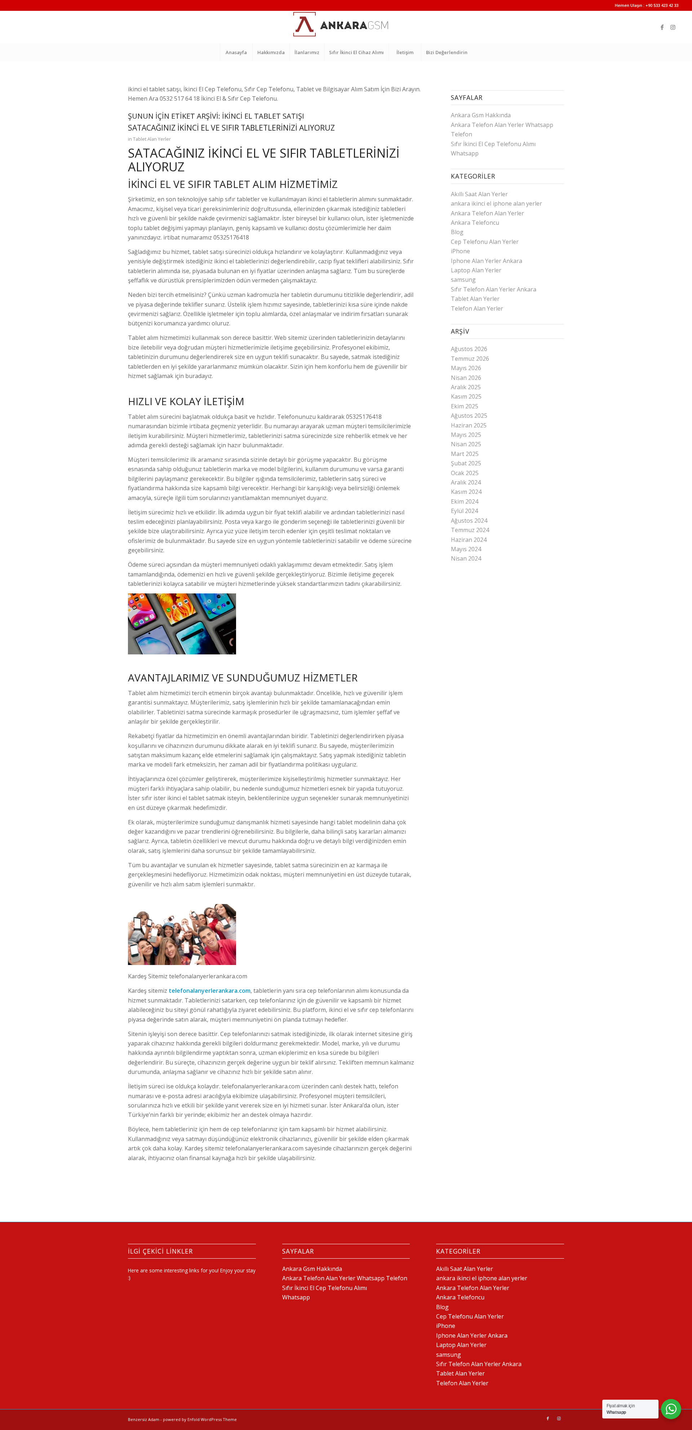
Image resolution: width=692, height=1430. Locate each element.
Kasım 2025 (466, 396)
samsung (463, 280)
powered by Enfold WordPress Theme (200, 1419)
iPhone (460, 251)
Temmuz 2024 (470, 530)
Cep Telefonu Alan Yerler (485, 242)
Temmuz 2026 (470, 359)
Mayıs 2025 (466, 435)
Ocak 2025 (465, 473)
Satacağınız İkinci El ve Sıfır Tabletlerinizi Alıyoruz (231, 128)
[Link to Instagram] (672, 27)
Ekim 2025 (464, 406)
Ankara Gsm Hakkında (481, 115)
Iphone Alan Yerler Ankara (486, 261)
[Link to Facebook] (662, 27)
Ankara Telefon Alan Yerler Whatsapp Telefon (344, 1278)
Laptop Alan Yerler (476, 270)
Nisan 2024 (466, 558)
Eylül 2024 (464, 511)
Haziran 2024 (469, 540)
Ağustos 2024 (469, 521)
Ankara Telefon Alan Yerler (487, 213)
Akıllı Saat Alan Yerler (479, 194)
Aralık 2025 (466, 387)
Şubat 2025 (466, 463)
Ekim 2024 (464, 501)
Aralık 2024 (466, 482)
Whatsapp (465, 153)
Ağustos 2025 (469, 416)
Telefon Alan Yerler (477, 308)
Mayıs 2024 (466, 549)
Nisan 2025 (466, 444)
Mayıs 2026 (466, 368)
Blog (457, 232)
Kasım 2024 (466, 492)
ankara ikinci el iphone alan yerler (496, 203)
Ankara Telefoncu (475, 223)
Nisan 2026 (466, 378)
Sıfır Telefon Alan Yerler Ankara (493, 289)
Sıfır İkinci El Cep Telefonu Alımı (493, 144)
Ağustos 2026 (469, 349)
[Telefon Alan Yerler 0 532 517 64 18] (346, 27)
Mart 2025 (465, 454)
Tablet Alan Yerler (152, 139)
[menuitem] (236, 52)
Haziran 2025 (469, 425)
